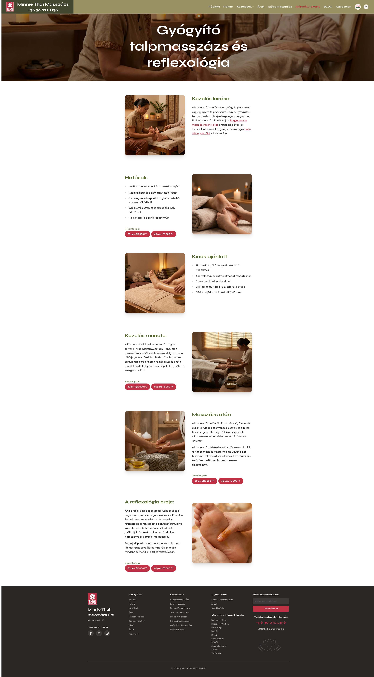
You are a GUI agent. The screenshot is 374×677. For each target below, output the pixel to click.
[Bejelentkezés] (366, 6)
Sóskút (214, 642)
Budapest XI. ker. (219, 620)
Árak (261, 6)
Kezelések (244, 6)
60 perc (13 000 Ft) (163, 234)
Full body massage (178, 616)
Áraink (214, 604)
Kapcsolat (343, 6)
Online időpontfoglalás (222, 599)
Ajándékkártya (218, 608)
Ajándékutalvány (308, 6)
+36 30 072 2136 (43, 10)
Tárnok (214, 649)
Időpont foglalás (280, 6)
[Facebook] (91, 633)
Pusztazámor (217, 638)
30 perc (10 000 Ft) (137, 234)
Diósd (214, 635)
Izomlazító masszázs (179, 621)
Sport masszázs (177, 604)
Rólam (228, 6)
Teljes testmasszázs (179, 612)
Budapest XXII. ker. (220, 623)
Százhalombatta (218, 646)
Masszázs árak (177, 629)
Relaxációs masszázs (180, 608)
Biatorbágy (216, 627)
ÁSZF (131, 629)
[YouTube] (99, 633)
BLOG (328, 6)
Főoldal (214, 6)
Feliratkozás (271, 608)
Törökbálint (216, 653)
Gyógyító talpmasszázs (181, 625)
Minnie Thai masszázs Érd (194, 668)
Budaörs (215, 631)
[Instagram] (107, 633)
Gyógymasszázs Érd (179, 599)
